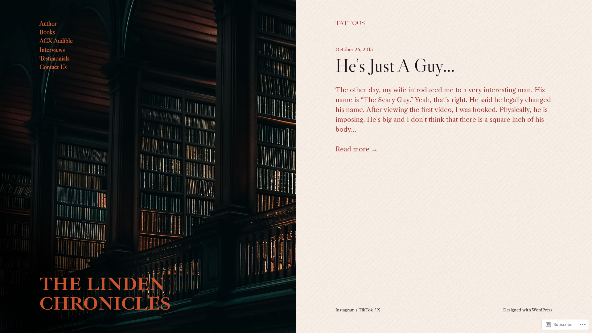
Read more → (356, 149)
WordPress (542, 309)
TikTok (366, 309)
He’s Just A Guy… (395, 65)
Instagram (345, 309)
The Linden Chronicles (105, 294)
